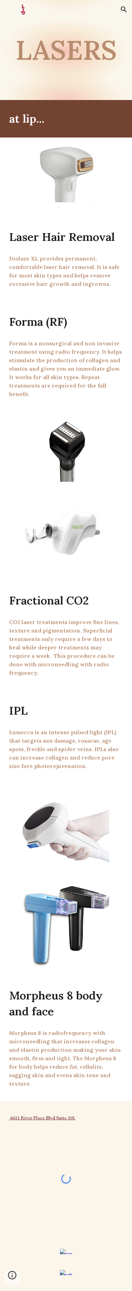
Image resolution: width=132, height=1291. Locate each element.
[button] (8, 9)
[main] (66, 50)
